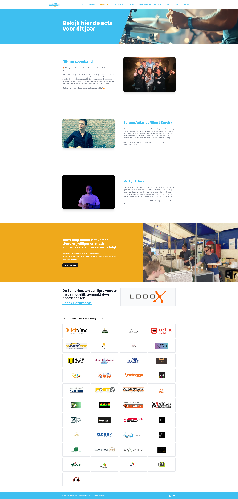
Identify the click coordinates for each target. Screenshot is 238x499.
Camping (177, 4)
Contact (186, 4)
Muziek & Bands (106, 4)
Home (84, 4)
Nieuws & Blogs (120, 4)
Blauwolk (103, 495)
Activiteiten (132, 4)
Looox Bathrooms (77, 303)
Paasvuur (168, 4)
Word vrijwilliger (145, 4)
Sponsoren (158, 4)
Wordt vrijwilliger (70, 265)
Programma (93, 4)
